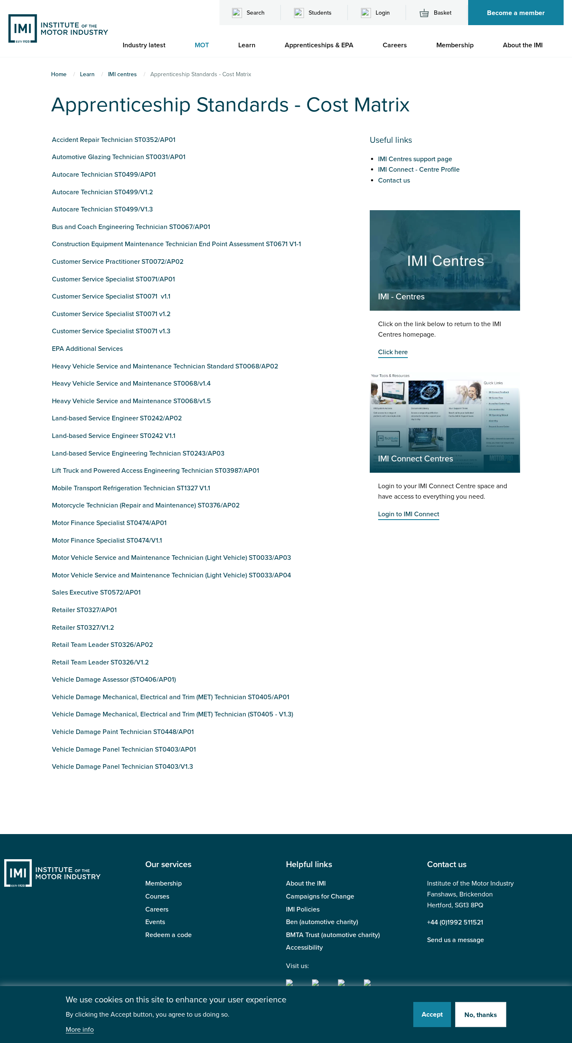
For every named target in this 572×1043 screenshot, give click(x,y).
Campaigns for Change (320, 896)
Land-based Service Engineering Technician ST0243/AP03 (138, 453)
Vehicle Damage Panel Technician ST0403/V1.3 (122, 766)
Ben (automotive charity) (322, 922)
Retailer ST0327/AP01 (84, 610)
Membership (163, 883)
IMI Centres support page (415, 159)
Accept (432, 1014)
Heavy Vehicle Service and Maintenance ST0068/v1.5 (131, 401)
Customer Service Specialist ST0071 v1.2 (111, 314)
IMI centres (122, 74)
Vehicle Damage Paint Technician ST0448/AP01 (123, 732)
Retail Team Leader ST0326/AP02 (102, 645)
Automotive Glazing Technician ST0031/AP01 (119, 157)
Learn (87, 74)
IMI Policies (302, 909)
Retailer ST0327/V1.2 (83, 627)
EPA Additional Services (87, 349)
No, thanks (480, 1015)
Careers (156, 909)
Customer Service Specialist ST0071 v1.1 (111, 296)
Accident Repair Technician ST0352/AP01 (113, 140)
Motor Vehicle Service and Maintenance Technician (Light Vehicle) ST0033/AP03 (171, 558)
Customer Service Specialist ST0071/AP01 (113, 279)
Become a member (516, 13)
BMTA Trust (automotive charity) (333, 935)
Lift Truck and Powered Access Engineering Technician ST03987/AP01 (155, 470)
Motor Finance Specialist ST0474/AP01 (109, 523)
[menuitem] (148, 45)
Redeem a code (168, 935)
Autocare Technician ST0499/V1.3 (102, 209)
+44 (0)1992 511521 (455, 922)
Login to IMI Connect (408, 514)
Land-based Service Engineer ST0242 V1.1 (113, 436)
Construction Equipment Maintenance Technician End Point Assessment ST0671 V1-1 (176, 244)
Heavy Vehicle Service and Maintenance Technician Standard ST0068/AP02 (165, 366)
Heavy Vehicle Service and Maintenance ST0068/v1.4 (131, 383)
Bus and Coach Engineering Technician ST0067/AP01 (131, 227)
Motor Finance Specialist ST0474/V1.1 (107, 540)
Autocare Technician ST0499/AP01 (104, 174)
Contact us (394, 180)
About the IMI (306, 883)
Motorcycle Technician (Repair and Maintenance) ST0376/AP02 (146, 505)
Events (155, 922)
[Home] (58, 28)
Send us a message (455, 940)
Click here (393, 352)
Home (59, 74)
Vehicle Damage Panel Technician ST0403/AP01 (124, 749)
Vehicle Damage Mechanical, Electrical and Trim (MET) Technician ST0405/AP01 (170, 697)
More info (80, 1029)
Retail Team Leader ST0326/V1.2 (100, 662)
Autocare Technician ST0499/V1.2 (102, 192)
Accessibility (304, 947)
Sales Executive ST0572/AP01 (96, 592)
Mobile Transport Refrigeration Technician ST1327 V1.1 (131, 488)
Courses (157, 896)
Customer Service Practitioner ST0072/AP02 (117, 262)
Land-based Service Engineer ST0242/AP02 (117, 418)
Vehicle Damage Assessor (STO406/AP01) (114, 679)
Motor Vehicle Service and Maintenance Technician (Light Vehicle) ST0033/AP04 (171, 575)
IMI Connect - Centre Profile (419, 169)
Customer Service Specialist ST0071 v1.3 (111, 331)
